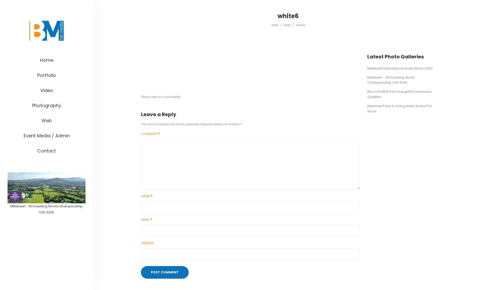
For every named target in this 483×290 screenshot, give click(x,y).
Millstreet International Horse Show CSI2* (400, 68)
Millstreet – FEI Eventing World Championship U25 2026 (391, 80)
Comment (150, 134)
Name (146, 196)
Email (146, 219)
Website (147, 243)
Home (274, 25)
